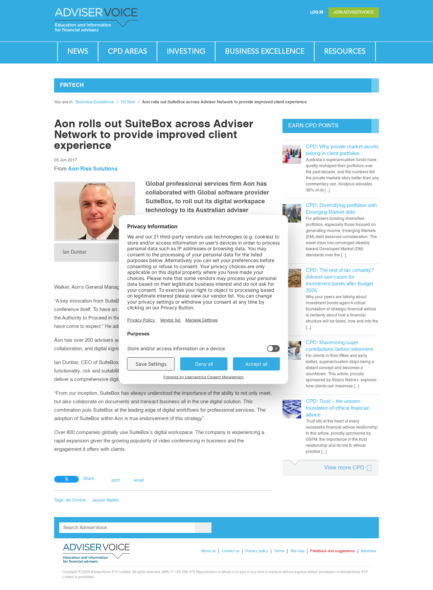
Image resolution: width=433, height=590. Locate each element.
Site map (297, 551)
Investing (186, 51)
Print (116, 481)
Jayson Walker (105, 500)
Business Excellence (264, 51)
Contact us (231, 551)
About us (208, 551)
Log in (316, 12)
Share (88, 479)
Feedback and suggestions (332, 551)
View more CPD (344, 468)
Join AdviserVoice (354, 12)
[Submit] (360, 29)
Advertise (368, 551)
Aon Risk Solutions (93, 169)
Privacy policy (256, 551)
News (77, 51)
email (139, 481)
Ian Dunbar (76, 500)
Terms (279, 551)
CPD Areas (127, 51)
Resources (345, 51)
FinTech (128, 102)
